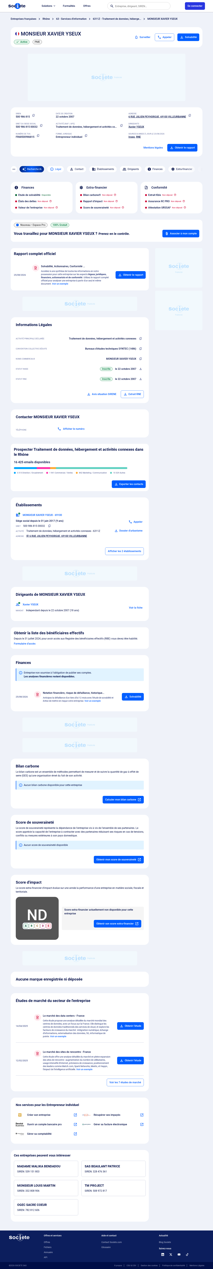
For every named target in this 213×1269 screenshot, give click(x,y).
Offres (86, 5)
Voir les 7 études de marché (125, 1082)
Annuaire (48, 1252)
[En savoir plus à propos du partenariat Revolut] (75, 1124)
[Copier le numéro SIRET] (41, 125)
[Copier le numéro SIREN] (33, 115)
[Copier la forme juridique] (86, 136)
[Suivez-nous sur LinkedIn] (162, 1254)
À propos (118, 1265)
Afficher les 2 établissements (124, 551)
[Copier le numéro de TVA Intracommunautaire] (38, 136)
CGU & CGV (131, 1265)
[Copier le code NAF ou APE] (121, 125)
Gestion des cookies (149, 1265)
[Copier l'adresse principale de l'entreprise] (190, 115)
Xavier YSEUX (136, 126)
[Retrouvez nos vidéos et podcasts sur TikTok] (187, 1254)
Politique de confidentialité (173, 1265)
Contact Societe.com (111, 1242)
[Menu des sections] (14, 169)
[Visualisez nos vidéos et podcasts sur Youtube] (179, 1254)
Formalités (69, 5)
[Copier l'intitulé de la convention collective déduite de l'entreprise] (140, 349)
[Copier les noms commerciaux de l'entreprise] (140, 359)
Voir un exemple (60, 283)
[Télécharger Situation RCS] (140, 379)
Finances (157, 169)
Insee (131, 136)
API (45, 1257)
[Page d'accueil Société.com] (17, 6)
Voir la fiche (136, 607)
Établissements (105, 169)
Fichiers (47, 1247)
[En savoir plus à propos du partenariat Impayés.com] (142, 1115)
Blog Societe (165, 1242)
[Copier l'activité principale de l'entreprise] (140, 339)
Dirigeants (133, 169)
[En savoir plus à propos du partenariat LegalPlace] (75, 1115)
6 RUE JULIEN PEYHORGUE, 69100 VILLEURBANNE (157, 116)
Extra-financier (184, 169)
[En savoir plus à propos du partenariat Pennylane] (142, 1124)
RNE (138, 136)
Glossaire (106, 1247)
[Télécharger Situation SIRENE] (140, 369)
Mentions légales (153, 147)
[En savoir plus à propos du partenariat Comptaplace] (75, 1134)
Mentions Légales (197, 1265)
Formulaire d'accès (24, 643)
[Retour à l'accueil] (19, 1237)
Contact (79, 169)
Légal (58, 169)
